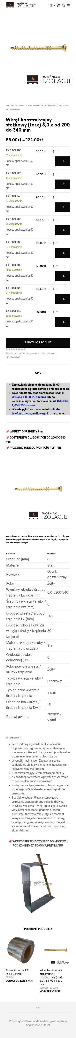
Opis (38, 373)
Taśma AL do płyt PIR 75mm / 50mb (17, 972)
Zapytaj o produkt (38, 342)
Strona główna (15, 106)
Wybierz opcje (50, 991)
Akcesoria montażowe (41, 106)
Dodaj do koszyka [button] (19, 981)
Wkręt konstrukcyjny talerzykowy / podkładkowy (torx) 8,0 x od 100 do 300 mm (51, 977)
